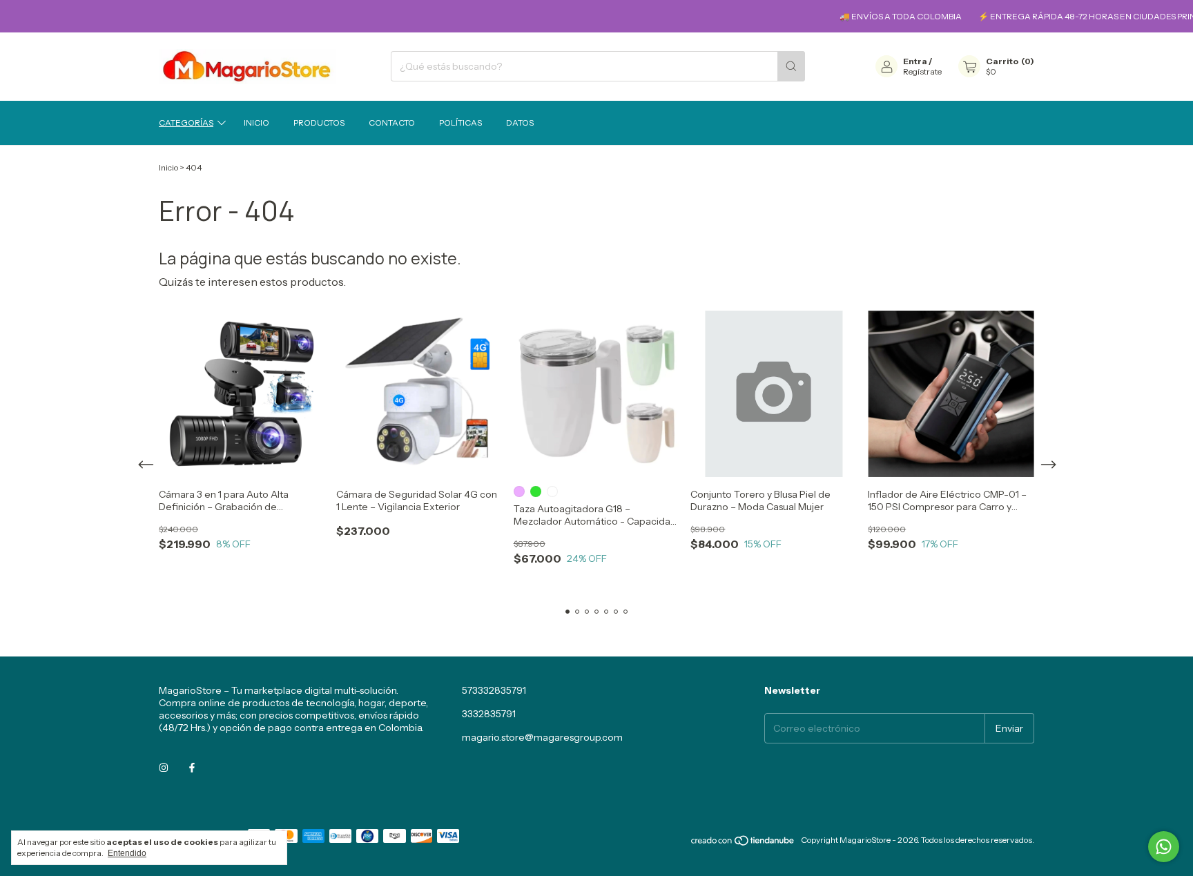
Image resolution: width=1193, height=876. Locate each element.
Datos (520, 122)
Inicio (256, 122)
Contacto (392, 122)
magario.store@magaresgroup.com (542, 737)
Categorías (186, 122)
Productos (319, 122)
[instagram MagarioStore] (163, 767)
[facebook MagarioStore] (192, 767)
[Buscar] (791, 66)
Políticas (460, 122)
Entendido (127, 853)
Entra (915, 61)
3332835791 (489, 714)
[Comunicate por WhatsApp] (1163, 846)
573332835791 (494, 690)
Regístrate (922, 71)
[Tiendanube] (743, 843)
